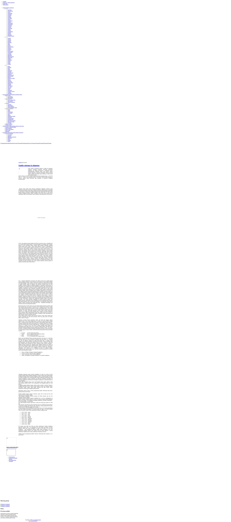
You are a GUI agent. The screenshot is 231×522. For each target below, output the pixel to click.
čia (14, 517)
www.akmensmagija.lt (36, 519)
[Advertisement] (115, 153)
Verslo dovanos (12, 456)
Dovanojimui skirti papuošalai (12, 461)
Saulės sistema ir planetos (29, 165)
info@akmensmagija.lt (33, 520)
